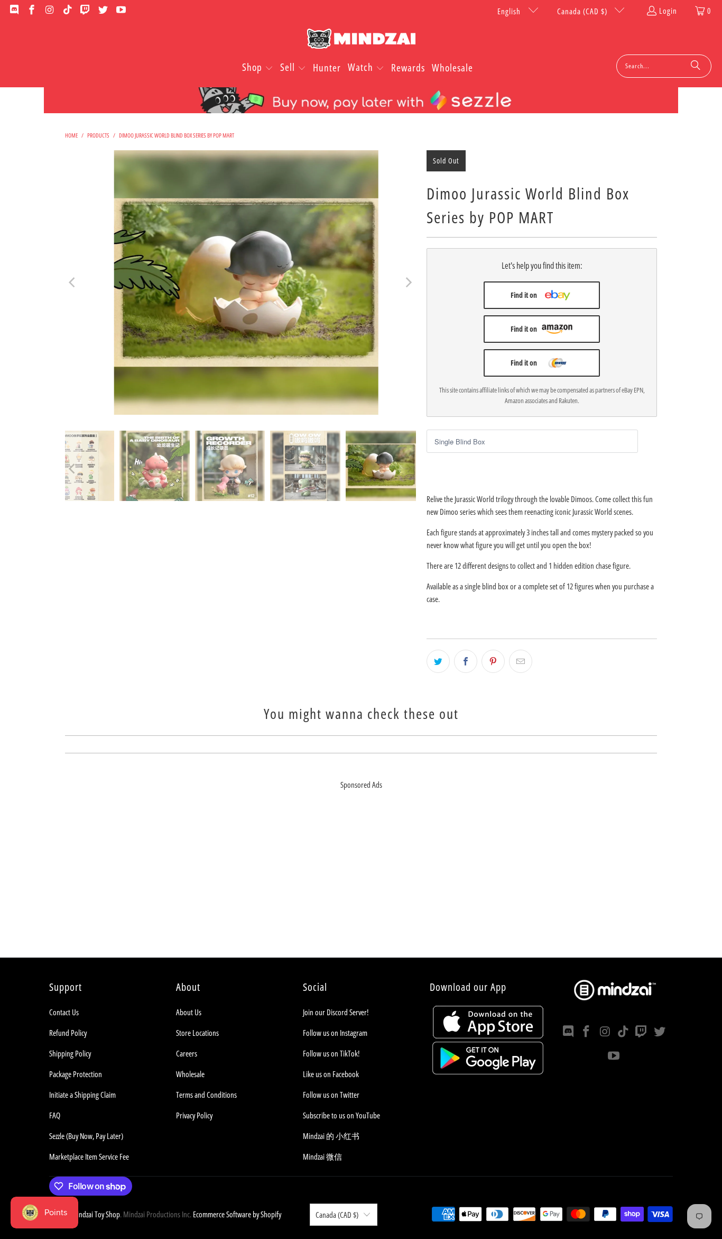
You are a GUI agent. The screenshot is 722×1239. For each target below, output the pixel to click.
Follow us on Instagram (335, 1032)
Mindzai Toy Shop (95, 1214)
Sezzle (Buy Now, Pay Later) (86, 1136)
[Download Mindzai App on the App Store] (488, 1035)
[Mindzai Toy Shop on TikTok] (66, 10)
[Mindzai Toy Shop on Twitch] (84, 10)
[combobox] (663, 66)
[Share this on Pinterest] (493, 661)
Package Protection (75, 1074)
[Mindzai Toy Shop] (361, 40)
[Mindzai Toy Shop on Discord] (13, 10)
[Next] (408, 282)
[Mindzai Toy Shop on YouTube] (120, 10)
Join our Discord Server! (335, 1012)
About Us (188, 1012)
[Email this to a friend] (520, 661)
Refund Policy (68, 1032)
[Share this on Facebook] (465, 661)
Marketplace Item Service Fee (89, 1156)
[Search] (695, 66)
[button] (257, 68)
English (510, 11)
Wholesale (190, 1074)
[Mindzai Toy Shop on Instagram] (48, 10)
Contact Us (64, 1012)
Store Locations (197, 1032)
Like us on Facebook (331, 1074)
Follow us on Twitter (331, 1094)
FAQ (54, 1115)
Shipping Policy (70, 1053)
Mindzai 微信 (322, 1156)
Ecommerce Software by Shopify (237, 1214)
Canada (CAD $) (583, 11)
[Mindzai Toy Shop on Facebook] (31, 10)
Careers (186, 1053)
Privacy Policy (194, 1115)
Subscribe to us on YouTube (341, 1115)
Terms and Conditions (206, 1094)
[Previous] (72, 282)
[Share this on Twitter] (438, 661)
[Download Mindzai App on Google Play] (487, 1071)
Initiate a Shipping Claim (82, 1094)
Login (668, 10)
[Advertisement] (361, 883)
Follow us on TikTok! (331, 1053)
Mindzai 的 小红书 (331, 1136)
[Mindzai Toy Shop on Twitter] (102, 10)
